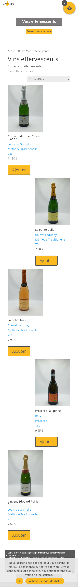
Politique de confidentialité (44, 581)
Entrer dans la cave (39, 31)
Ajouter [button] (19, 170)
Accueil (12, 51)
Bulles (21, 51)
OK (20, 581)
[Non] (73, 572)
